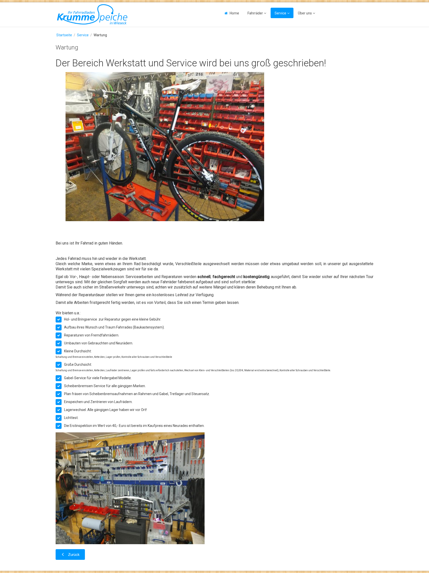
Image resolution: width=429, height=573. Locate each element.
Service (280, 13)
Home (234, 13)
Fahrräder (255, 13)
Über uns (305, 13)
